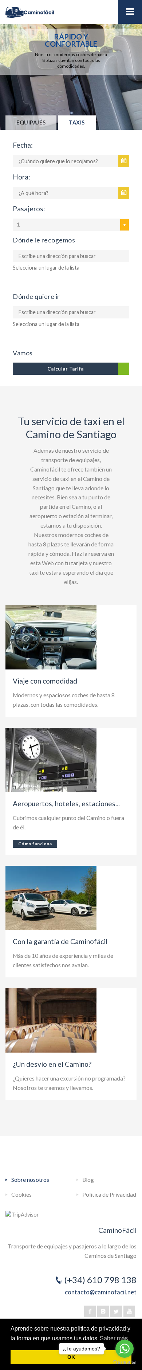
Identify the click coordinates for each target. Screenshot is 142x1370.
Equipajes (31, 122)
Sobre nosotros (30, 1179)
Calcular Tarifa (65, 369)
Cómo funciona (35, 843)
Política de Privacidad (109, 1194)
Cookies (21, 1194)
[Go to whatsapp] (124, 1349)
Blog (88, 1179)
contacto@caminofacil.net (101, 1292)
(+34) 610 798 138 (100, 1279)
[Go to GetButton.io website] (124, 1362)
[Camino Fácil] (71, 12)
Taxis (77, 122)
